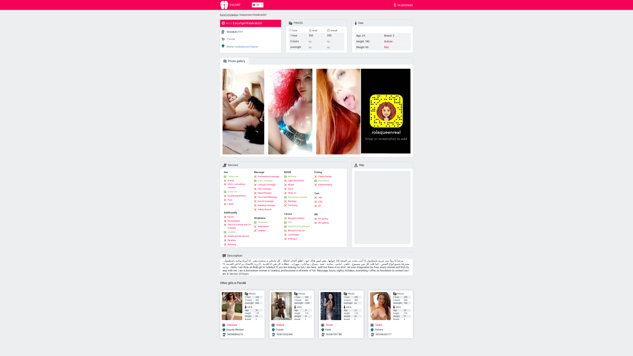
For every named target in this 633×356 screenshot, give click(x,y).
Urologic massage (266, 184)
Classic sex (233, 176)
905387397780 (334, 334)
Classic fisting (325, 176)
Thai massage (264, 189)
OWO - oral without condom (236, 186)
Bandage (292, 201)
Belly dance (263, 226)
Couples (232, 232)
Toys (230, 200)
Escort (231, 217)
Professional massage (268, 176)
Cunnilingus (293, 234)
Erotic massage (265, 180)
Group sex (232, 191)
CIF (319, 206)
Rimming (232, 244)
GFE (290, 222)
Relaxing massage (266, 205)
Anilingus (292, 238)
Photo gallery (236, 61)
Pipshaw (232, 240)
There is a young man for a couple (239, 226)
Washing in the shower (238, 236)
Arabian (388, 41)
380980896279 (235, 334)
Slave (290, 189)
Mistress (292, 176)
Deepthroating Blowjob (299, 226)
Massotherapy (264, 193)
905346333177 (383, 334)
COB (320, 201)
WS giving (323, 218)
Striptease (263, 222)
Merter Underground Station (242, 46)
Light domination (296, 180)
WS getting (323, 223)
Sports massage (266, 201)
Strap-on (292, 193)
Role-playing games (297, 197)
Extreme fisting (325, 184)
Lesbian (261, 230)
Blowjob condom (296, 218)
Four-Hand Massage (267, 197)
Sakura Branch (264, 209)
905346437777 (234, 31)
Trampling (293, 205)
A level (231, 180)
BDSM (291, 184)
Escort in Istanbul (229, 15)
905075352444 (284, 334)
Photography (234, 221)
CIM (320, 197)
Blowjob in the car (296, 230)
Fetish (230, 204)
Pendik (230, 39)
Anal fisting (323, 180)
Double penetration (237, 195)
